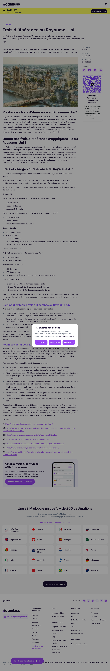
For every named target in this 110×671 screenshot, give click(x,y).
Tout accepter (68, 342)
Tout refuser (41, 342)
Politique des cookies (66, 336)
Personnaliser (55, 342)
